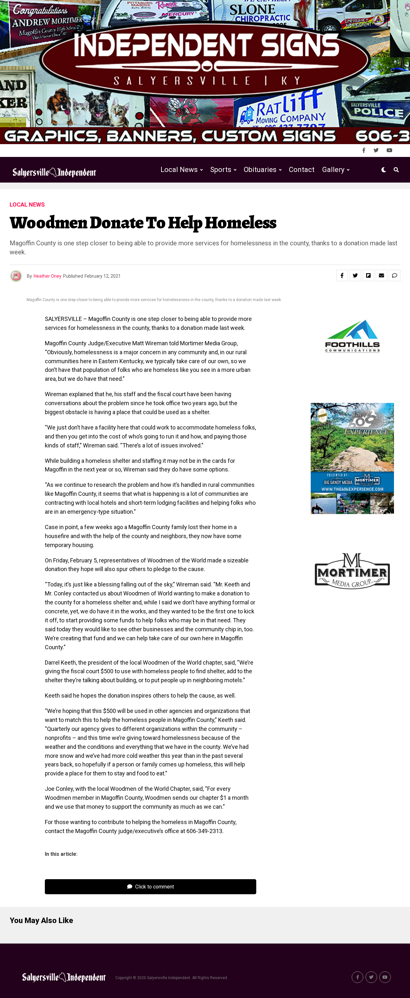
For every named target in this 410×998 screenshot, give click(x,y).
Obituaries (260, 170)
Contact (302, 170)
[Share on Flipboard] (368, 275)
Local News (179, 170)
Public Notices (254, 196)
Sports (220, 170)
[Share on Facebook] (342, 275)
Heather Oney (48, 276)
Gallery (333, 170)
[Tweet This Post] (355, 275)
